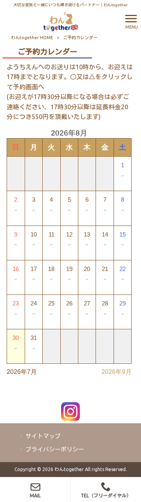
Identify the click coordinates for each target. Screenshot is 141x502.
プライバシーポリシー (54, 449)
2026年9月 (116, 371)
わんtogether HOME (32, 37)
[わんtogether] (60, 20)
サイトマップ (43, 436)
